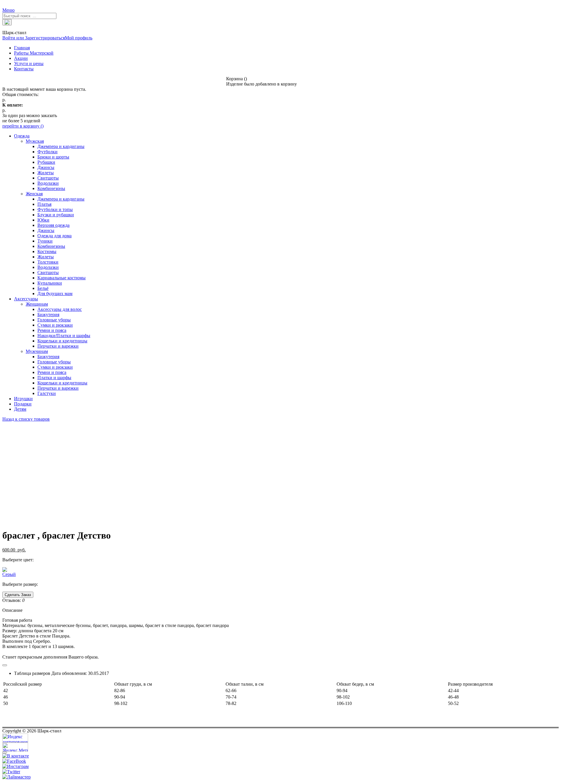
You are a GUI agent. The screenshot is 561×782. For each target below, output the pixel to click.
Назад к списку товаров (26, 419)
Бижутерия (48, 314)
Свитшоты (48, 177)
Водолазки (48, 183)
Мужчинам (37, 351)
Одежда (22, 135)
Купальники (49, 283)
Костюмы (46, 251)
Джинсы (45, 167)
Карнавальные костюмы (61, 277)
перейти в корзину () (23, 125)
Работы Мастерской (33, 52)
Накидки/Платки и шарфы (63, 335)
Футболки (47, 151)
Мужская (35, 141)
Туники (45, 240)
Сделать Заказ (18, 595)
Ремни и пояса (51, 330)
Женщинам (37, 304)
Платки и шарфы (54, 377)
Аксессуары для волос (59, 309)
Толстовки (47, 261)
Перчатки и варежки (58, 346)
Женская (34, 193)
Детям (20, 409)
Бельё (43, 288)
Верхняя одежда (53, 225)
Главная (22, 47)
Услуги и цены (29, 63)
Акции (21, 58)
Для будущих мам (54, 293)
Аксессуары (26, 298)
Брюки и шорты (53, 156)
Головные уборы (54, 319)
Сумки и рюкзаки (55, 325)
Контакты (24, 68)
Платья (44, 204)
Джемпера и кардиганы (60, 146)
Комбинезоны (51, 188)
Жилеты (45, 172)
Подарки (23, 403)
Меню (8, 10)
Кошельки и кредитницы (62, 340)
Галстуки (46, 393)
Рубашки (46, 162)
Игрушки (23, 398)
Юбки (43, 219)
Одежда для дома (54, 235)
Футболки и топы (55, 209)
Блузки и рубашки (55, 214)
